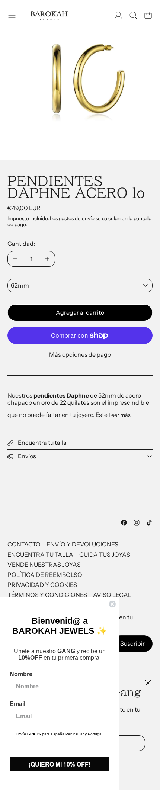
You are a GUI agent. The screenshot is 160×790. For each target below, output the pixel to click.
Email (17, 704)
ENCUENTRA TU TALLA (40, 554)
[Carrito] (148, 15)
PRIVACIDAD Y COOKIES (42, 584)
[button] (133, 15)
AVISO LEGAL (112, 594)
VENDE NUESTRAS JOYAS (44, 564)
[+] (47, 259)
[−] (15, 259)
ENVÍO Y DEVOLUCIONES (82, 544)
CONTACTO (24, 544)
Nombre (21, 674)
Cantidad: (21, 243)
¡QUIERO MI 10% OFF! (59, 764)
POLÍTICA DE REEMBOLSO (44, 574)
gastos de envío (77, 218)
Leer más (120, 415)
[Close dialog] (112, 604)
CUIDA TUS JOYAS (104, 554)
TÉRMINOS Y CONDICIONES (47, 594)
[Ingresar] (118, 15)
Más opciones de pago (80, 354)
